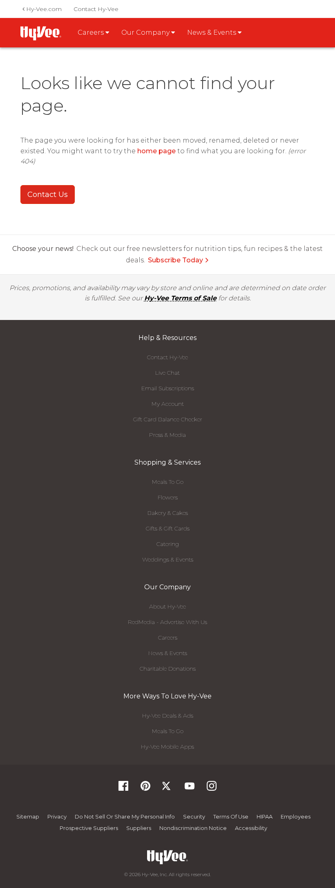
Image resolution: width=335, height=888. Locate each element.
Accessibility (251, 828)
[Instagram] (212, 788)
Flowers (168, 497)
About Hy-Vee (167, 606)
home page (156, 151)
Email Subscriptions (167, 388)
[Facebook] (123, 788)
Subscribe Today (175, 260)
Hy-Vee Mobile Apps (167, 746)
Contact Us (47, 194)
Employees (295, 816)
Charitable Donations (168, 668)
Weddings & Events (167, 559)
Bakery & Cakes (167, 513)
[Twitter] (167, 788)
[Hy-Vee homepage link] (40, 33)
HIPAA (264, 816)
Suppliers (138, 828)
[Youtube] (189, 788)
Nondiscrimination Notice (193, 828)
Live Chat (167, 372)
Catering (167, 544)
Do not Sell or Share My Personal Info (125, 816)
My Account (168, 403)
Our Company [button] (146, 32)
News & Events (167, 653)
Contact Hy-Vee (96, 9)
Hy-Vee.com (43, 9)
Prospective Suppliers (89, 828)
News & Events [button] (212, 32)
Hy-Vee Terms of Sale (180, 298)
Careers (167, 637)
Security (194, 816)
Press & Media (167, 434)
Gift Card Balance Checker (167, 419)
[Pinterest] (145, 788)
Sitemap (27, 816)
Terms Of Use (230, 816)
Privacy (57, 816)
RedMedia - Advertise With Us (167, 622)
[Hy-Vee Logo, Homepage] (167, 857)
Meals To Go (167, 481)
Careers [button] (91, 32)
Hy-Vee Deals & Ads (167, 715)
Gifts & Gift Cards (168, 528)
